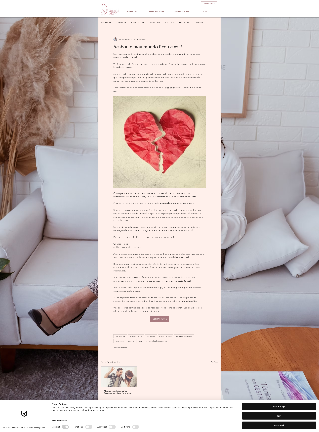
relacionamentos (135, 336)
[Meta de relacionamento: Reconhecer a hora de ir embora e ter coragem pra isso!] (119, 377)
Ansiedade (169, 22)
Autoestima (184, 22)
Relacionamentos (138, 22)
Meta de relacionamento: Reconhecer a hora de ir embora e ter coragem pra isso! (119, 392)
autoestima (151, 336)
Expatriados (198, 22)
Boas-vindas (121, 22)
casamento (119, 341)
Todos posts (106, 22)
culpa (140, 341)
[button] (156, 11)
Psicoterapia (155, 22)
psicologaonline (165, 336)
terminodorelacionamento (156, 341)
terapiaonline (120, 336)
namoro (131, 341)
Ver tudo (214, 362)
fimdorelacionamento (184, 336)
